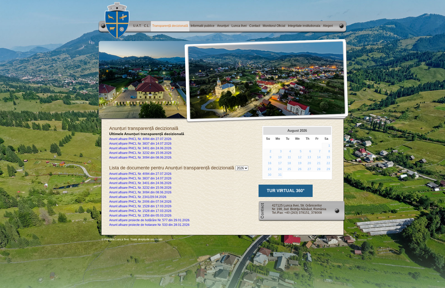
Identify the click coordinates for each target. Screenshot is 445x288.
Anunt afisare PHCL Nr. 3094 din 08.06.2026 (140, 157)
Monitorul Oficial (274, 26)
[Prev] (267, 131)
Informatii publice (203, 26)
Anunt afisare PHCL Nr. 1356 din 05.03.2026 (140, 215)
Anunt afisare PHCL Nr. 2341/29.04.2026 (137, 197)
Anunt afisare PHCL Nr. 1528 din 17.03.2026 (140, 206)
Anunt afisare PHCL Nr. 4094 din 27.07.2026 (140, 139)
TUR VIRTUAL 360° (285, 190)
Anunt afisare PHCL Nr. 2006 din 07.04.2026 (140, 201)
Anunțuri (223, 26)
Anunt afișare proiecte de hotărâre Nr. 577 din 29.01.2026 (149, 220)
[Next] (327, 131)
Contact (254, 26)
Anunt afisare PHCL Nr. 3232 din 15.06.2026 (140, 153)
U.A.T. (137, 26)
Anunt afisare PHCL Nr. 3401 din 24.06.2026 (140, 148)
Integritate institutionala (304, 26)
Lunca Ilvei (239, 26)
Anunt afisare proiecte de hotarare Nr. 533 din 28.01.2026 (149, 225)
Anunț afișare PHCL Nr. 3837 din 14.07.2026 (140, 143)
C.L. (147, 26)
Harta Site (335, 239)
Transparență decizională (170, 26)
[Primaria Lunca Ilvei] (117, 38)
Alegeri (328, 26)
